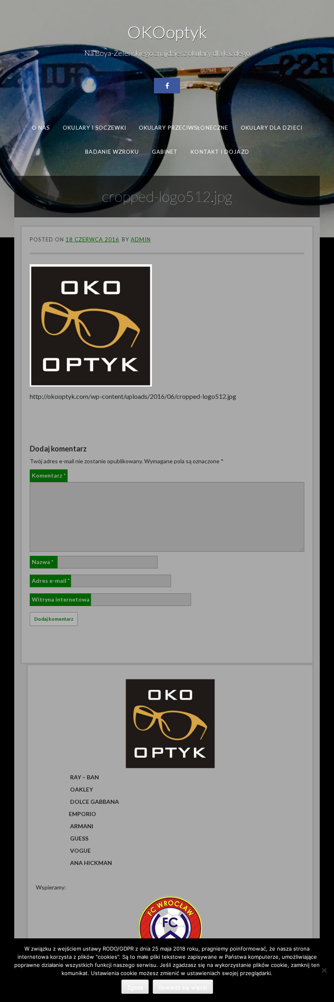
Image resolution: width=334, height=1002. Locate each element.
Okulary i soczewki (94, 127)
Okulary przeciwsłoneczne (183, 127)
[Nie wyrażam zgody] (324, 970)
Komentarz (49, 475)
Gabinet (165, 151)
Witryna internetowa (61, 599)
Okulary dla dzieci (272, 127)
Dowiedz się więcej (182, 987)
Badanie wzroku (111, 151)
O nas (41, 127)
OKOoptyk (167, 32)
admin (141, 239)
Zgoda (135, 987)
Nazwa (42, 561)
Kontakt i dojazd (220, 151)
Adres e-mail (51, 580)
